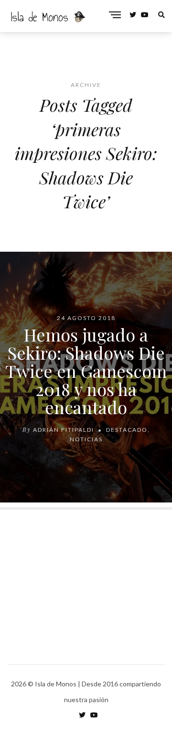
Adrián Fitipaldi (63, 429)
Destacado (127, 429)
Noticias (86, 439)
